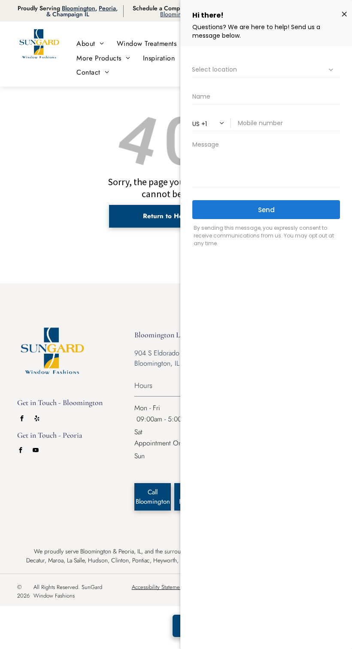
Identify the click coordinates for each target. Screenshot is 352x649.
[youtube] (35, 451)
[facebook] (22, 419)
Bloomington (78, 8)
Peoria (107, 8)
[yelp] (37, 419)
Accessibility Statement (158, 587)
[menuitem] (90, 43)
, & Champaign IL (82, 11)
